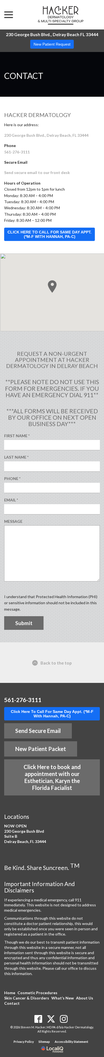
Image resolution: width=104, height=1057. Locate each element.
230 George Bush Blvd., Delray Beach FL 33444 (52, 34)
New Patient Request (52, 44)
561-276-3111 (17, 152)
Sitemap (44, 1041)
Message (13, 521)
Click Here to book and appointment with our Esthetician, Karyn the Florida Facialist (52, 777)
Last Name (18, 457)
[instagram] (64, 1019)
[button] (52, 286)
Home (9, 992)
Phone (14, 479)
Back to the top (56, 662)
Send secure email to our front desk (37, 172)
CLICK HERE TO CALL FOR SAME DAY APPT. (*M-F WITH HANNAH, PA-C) (49, 234)
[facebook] (38, 1019)
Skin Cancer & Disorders (26, 998)
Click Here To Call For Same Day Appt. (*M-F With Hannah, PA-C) (52, 713)
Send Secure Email (38, 730)
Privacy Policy (24, 1041)
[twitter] (51, 1019)
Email (12, 500)
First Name (18, 436)
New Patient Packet (40, 748)
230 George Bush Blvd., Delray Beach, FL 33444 (46, 135)
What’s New (62, 998)
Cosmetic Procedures (37, 992)
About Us (84, 998)
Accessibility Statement (71, 1041)
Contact (23, 75)
